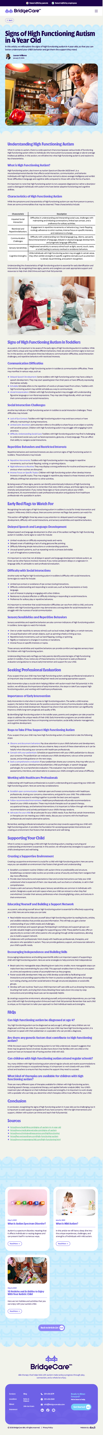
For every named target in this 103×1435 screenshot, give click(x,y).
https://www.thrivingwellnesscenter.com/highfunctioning (34, 1133)
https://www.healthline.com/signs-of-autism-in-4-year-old (35, 1127)
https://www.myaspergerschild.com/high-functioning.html (35, 1139)
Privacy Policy (48, 1427)
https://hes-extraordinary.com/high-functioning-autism (34, 1136)
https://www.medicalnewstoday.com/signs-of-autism (33, 1130)
